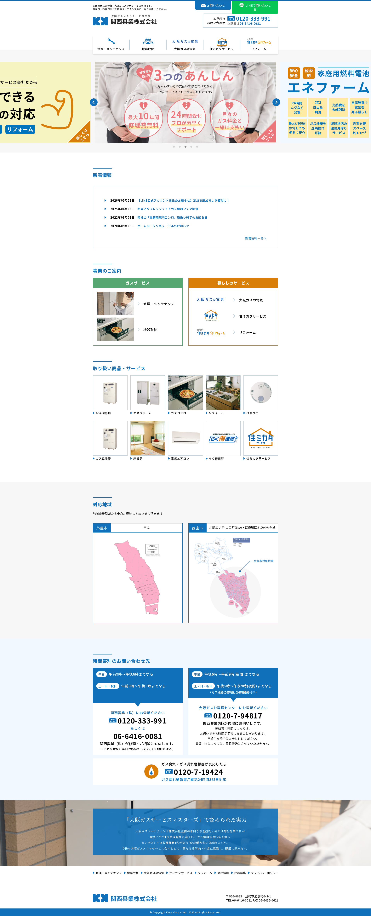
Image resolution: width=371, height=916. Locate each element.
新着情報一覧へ (255, 238)
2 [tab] (180, 147)
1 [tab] (174, 147)
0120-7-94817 (237, 715)
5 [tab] (197, 147)
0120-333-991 (142, 720)
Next (276, 102)
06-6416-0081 (137, 736)
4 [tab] (191, 147)
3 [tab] (186, 147)
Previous (94, 102)
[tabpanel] (185, 102)
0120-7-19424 (198, 771)
